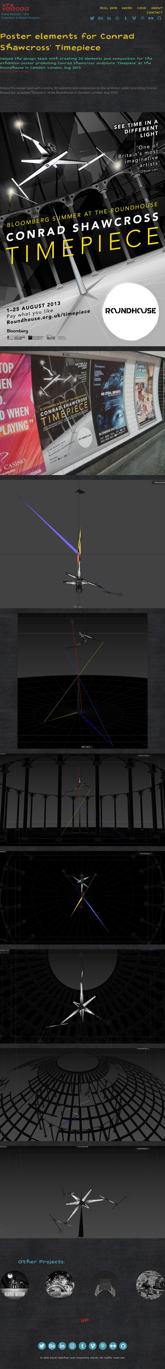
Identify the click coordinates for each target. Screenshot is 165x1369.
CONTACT (155, 12)
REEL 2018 (108, 8)
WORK (127, 8)
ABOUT (157, 8)
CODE (141, 8)
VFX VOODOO (15, 7)
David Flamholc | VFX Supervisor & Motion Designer (21, 16)
